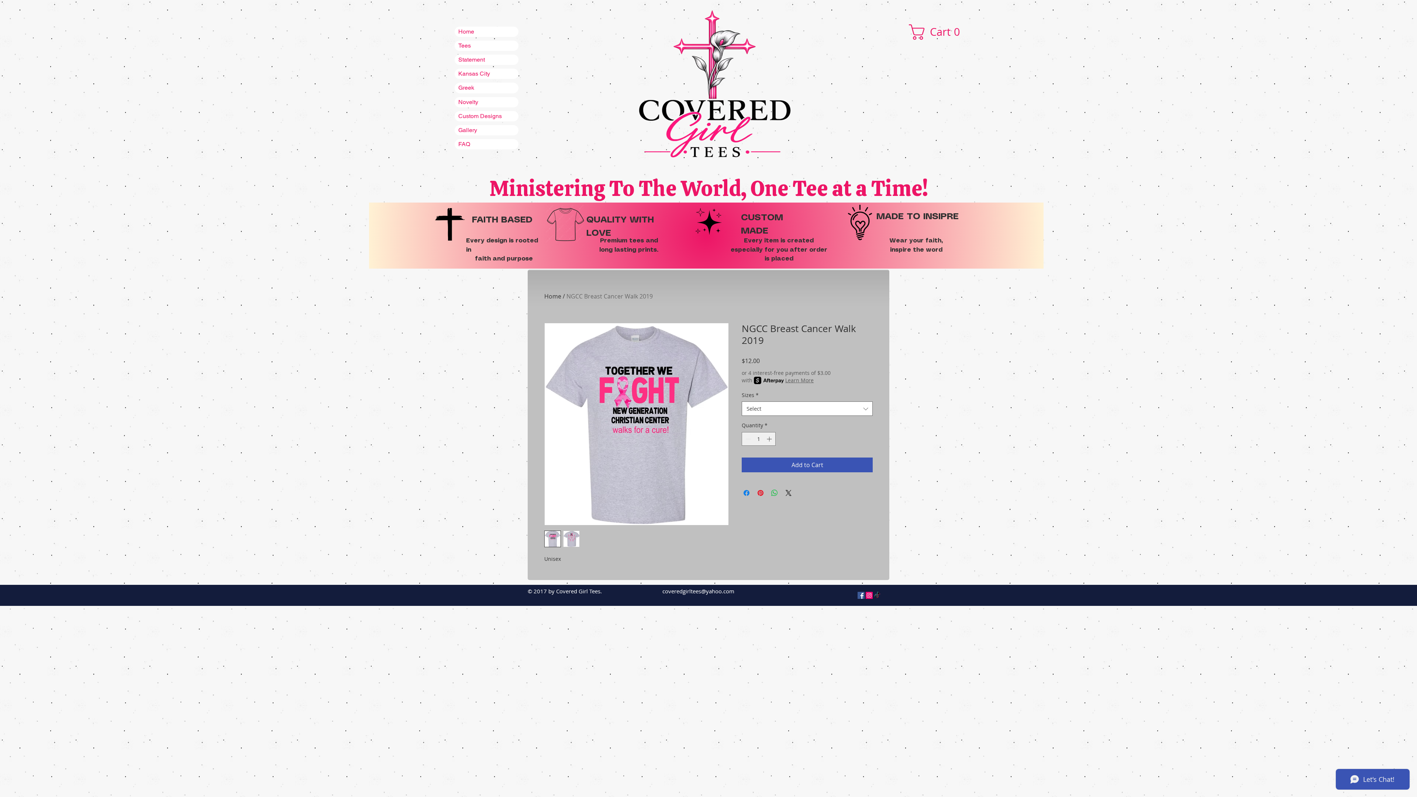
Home (466, 31)
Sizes (750, 394)
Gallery (467, 130)
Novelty (468, 102)
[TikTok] (877, 595)
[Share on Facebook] (746, 493)
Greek (466, 87)
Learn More (799, 380)
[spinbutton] (758, 438)
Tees (464, 45)
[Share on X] (788, 493)
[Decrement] (747, 438)
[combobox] (807, 408)
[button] (939, 32)
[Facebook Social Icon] (861, 595)
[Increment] (770, 438)
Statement (471, 59)
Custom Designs (480, 116)
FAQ (464, 144)
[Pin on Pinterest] (760, 493)
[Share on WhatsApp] (774, 493)
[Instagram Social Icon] (869, 595)
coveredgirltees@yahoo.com (698, 591)
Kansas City (474, 73)
